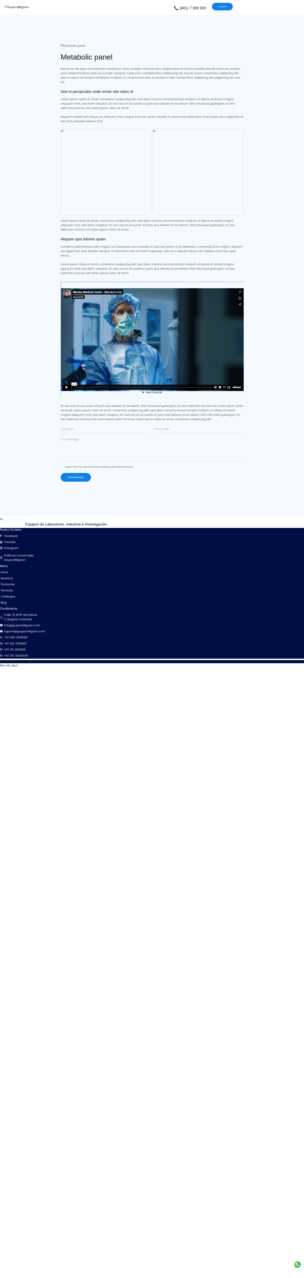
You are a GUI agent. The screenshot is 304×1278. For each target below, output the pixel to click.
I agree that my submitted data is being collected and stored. (99, 466)
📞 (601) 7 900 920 (190, 8)
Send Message (76, 477)
